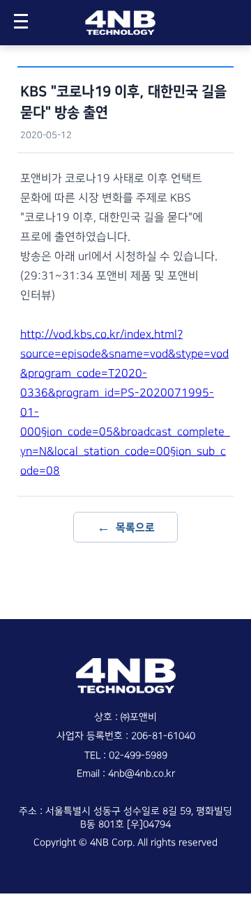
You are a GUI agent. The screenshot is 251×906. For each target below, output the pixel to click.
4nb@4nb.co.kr (141, 773)
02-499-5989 (138, 755)
